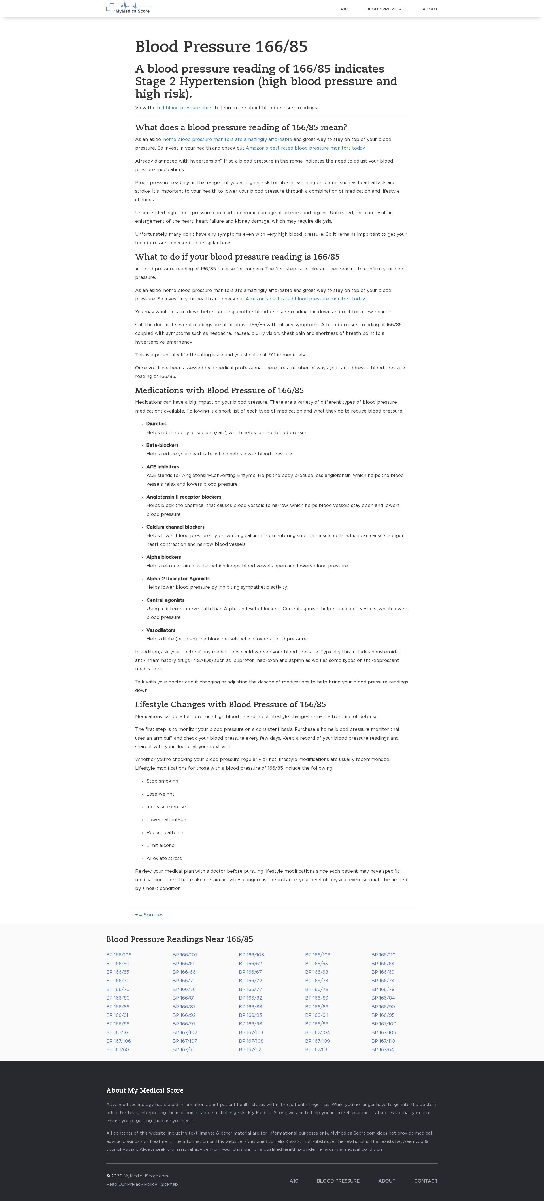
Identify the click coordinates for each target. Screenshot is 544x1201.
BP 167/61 (183, 1050)
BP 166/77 (250, 989)
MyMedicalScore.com (146, 1176)
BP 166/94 (317, 1015)
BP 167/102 (185, 1032)
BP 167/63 (316, 1050)
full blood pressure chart (185, 108)
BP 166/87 (184, 1007)
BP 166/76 (184, 989)
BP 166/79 (383, 989)
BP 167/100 (383, 1024)
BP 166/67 (250, 972)
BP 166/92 (184, 1015)
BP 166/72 (250, 981)
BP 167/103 (251, 1032)
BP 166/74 (383, 981)
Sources (149, 915)
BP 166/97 (184, 1024)
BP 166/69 (382, 972)
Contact (426, 1181)
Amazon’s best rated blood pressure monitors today (305, 148)
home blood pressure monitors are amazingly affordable (227, 139)
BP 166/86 (117, 1007)
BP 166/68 (316, 972)
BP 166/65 (117, 972)
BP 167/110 (383, 1041)
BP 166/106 (118, 955)
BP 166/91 (117, 1015)
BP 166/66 (184, 972)
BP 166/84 (383, 998)
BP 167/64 (382, 1050)
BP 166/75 (117, 989)
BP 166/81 (184, 998)
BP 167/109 (317, 1041)
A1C (344, 9)
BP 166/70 (118, 981)
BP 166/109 (317, 955)
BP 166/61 (183, 964)
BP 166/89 (316, 1007)
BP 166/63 (316, 964)
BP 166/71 (184, 981)
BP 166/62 (250, 964)
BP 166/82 (250, 998)
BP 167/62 (250, 1050)
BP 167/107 (185, 1041)
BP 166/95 (383, 1015)
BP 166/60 (117, 964)
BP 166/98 (250, 1024)
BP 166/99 (316, 1024)
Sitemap (169, 1184)
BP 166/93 (250, 1015)
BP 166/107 (185, 955)
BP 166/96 (117, 1024)
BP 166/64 (383, 964)
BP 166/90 (383, 1007)
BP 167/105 (383, 1032)
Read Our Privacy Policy (131, 1184)
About (430, 9)
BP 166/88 (250, 1007)
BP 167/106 (118, 1041)
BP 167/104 (317, 1032)
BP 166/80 (118, 998)
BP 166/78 (316, 989)
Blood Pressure (385, 9)
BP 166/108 (251, 955)
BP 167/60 (117, 1050)
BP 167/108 (251, 1041)
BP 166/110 (383, 955)
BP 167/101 (118, 1032)
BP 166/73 (316, 981)
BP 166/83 (316, 998)
